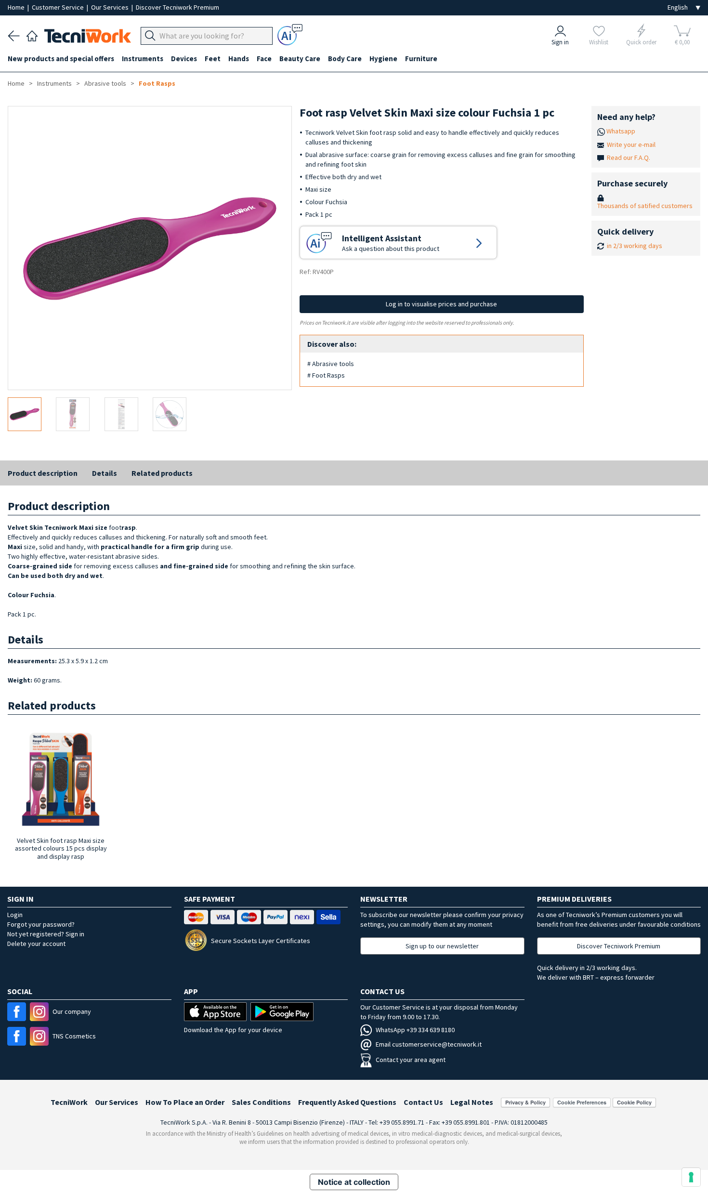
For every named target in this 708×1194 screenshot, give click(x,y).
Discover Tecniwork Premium (177, 7)
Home (17, 7)
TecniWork (69, 1102)
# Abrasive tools (330, 363)
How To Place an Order (184, 1102)
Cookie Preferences (581, 1102)
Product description (43, 473)
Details (104, 473)
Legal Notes (471, 1102)
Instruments (54, 83)
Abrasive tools (105, 83)
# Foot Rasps (326, 375)
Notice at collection (354, 1182)
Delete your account (36, 943)
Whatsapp (620, 131)
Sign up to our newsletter (442, 946)
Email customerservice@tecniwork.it (429, 1044)
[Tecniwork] (32, 34)
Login (15, 914)
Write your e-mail (631, 144)
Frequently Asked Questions (347, 1102)
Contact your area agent (411, 1059)
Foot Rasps (157, 83)
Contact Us (423, 1102)
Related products (162, 473)
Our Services (110, 7)
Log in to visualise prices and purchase (441, 304)
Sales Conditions (261, 1102)
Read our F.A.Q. (628, 157)
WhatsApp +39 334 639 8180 (415, 1029)
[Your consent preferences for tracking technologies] (691, 1177)
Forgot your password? (41, 924)
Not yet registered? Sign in (45, 934)
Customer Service (58, 7)
